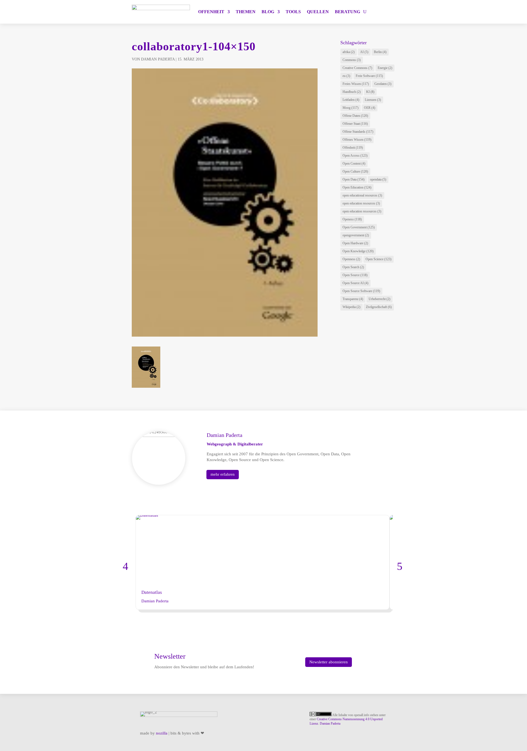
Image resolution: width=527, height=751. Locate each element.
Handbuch (352, 92)
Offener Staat (355, 124)
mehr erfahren (223, 474)
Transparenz (353, 299)
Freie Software (369, 76)
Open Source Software (361, 291)
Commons (352, 60)
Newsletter (170, 656)
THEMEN (246, 11)
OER (369, 108)
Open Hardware (355, 243)
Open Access (355, 155)
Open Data (354, 179)
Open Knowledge (358, 251)
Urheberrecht (379, 299)
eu (346, 76)
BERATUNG (347, 11)
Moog (350, 108)
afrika (349, 52)
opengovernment (356, 235)
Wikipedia (351, 307)
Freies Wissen (356, 84)
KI (370, 92)
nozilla (161, 733)
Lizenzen (373, 100)
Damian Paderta (158, 59)
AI (364, 52)
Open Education (357, 187)
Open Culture (355, 171)
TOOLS (293, 11)
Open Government (359, 227)
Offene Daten (355, 116)
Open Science (378, 259)
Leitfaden (351, 100)
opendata (378, 179)
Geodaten (382, 84)
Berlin (380, 52)
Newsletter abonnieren (328, 662)
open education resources (361, 203)
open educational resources (362, 195)
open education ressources (362, 211)
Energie (385, 68)
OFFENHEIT (211, 11)
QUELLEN (318, 11)
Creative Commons (357, 68)
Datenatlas (151, 592)
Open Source (355, 275)
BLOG (268, 11)
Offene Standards (358, 132)
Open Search (353, 267)
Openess (352, 219)
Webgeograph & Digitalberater (235, 444)
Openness (351, 259)
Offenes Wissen (357, 140)
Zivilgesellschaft (379, 307)
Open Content (354, 163)
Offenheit (353, 147)
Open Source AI (355, 283)
